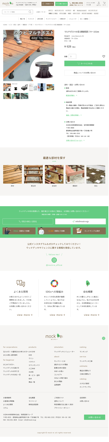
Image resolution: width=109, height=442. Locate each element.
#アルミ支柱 (63, 13)
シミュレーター (73, 19)
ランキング (31, 19)
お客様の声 (63, 19)
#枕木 (69, 13)
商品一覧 (22, 19)
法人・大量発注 (84, 19)
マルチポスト (39, 25)
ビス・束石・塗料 (14, 25)
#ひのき (96, 13)
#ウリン (51, 10)
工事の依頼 (40, 19)
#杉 (74, 10)
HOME (5, 25)
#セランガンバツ (59, 10)
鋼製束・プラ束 (27, 25)
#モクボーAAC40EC (87, 13)
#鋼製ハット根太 (53, 13)
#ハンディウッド (93, 10)
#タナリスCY (76, 13)
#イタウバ (68, 10)
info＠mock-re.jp (30, 420)
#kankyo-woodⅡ (82, 10)
